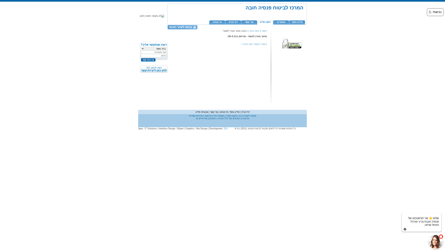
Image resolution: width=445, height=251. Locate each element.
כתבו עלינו (265, 22)
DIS (226, 128)
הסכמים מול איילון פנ (206, 118)
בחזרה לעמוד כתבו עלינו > (254, 44)
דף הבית (233, 22)
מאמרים (281, 22)
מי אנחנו (217, 22)
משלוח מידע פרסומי (214, 116)
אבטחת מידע (202, 112)
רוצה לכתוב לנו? (154, 69)
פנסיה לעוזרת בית (247, 116)
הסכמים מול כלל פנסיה (229, 118)
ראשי (264, 31)
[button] (435, 12)
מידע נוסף (297, 22)
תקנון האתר (231, 116)
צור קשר (249, 22)
